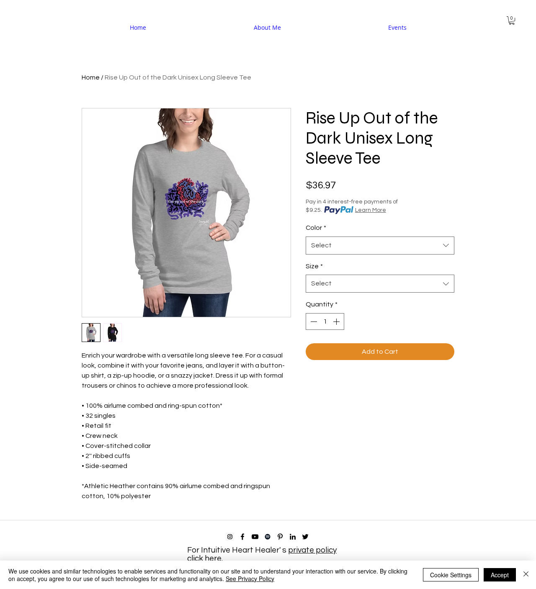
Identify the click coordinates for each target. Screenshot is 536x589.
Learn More (370, 210)
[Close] (526, 574)
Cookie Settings (451, 575)
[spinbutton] (325, 321)
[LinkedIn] (293, 536)
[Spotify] (267, 536)
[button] (512, 20)
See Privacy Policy (250, 578)
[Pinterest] (280, 536)
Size (314, 266)
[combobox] (380, 246)
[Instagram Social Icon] (230, 536)
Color (316, 227)
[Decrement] (313, 321)
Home (91, 77)
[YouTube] (255, 536)
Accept (500, 575)
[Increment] (337, 321)
